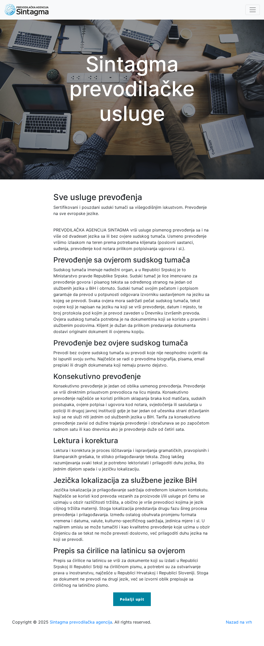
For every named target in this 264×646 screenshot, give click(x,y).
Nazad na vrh (239, 622)
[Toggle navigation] (252, 10)
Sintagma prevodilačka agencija (81, 622)
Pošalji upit (132, 599)
